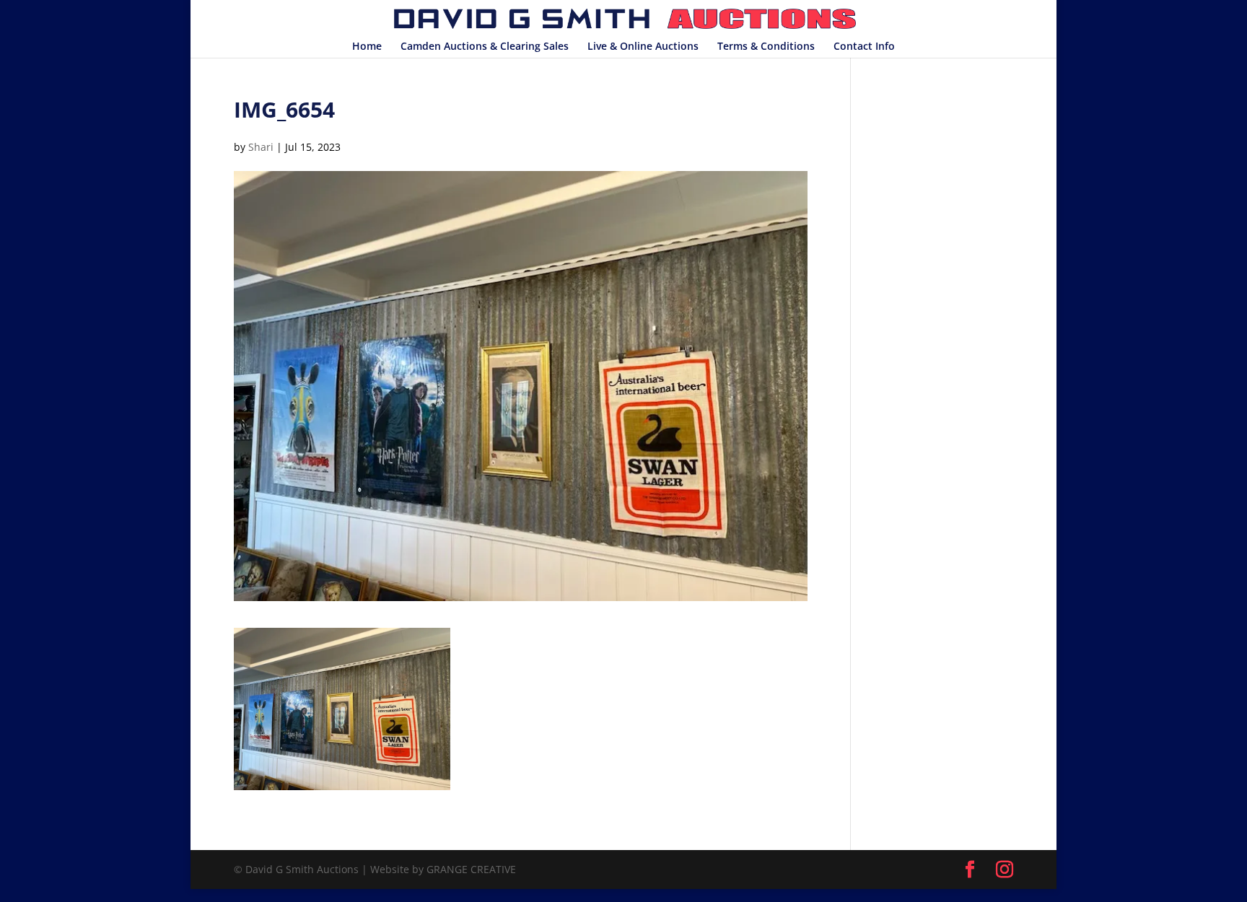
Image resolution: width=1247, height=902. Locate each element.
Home (367, 47)
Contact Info (864, 47)
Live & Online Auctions (643, 47)
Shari (261, 147)
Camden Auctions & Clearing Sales (485, 47)
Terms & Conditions (766, 47)
